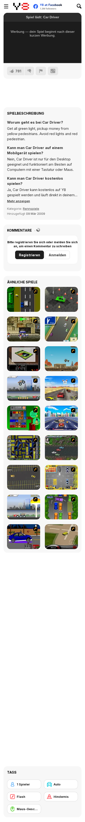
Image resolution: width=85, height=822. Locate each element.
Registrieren (29, 255)
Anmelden (57, 255)
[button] (18, 201)
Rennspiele (31, 208)
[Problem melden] (41, 71)
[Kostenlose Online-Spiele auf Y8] (21, 6)
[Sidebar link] (6, 6)
